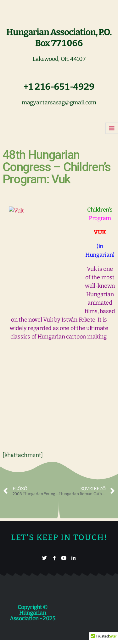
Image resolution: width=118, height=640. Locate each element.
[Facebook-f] (54, 558)
